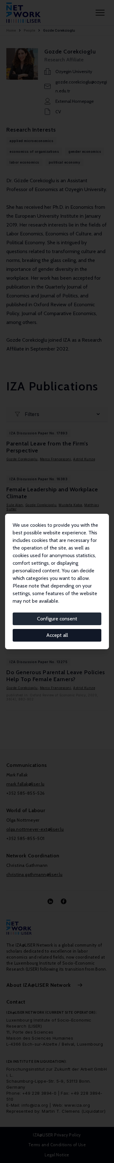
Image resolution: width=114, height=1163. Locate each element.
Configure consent (57, 619)
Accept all (57, 635)
